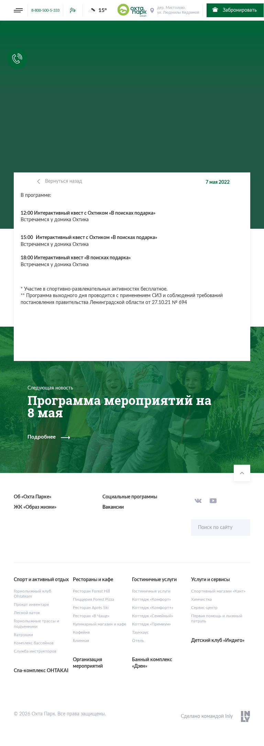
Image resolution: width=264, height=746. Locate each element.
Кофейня (81, 632)
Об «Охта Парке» (32, 497)
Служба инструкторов (35, 651)
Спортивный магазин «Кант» (218, 591)
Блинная (81, 640)
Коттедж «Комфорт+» (152, 608)
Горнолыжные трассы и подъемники (36, 624)
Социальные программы (129, 497)
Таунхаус (140, 632)
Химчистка (201, 599)
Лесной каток (27, 613)
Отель (138, 640)
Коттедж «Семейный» (152, 616)
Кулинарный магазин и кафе (99, 624)
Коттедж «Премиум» (151, 624)
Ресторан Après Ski (91, 608)
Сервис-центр (204, 608)
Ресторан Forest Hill (91, 591)
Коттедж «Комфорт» (151, 599)
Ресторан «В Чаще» (91, 616)
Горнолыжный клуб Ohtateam (32, 594)
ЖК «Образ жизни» (35, 507)
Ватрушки (23, 635)
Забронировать (239, 10)
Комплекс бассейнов (34, 643)
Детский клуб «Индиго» (217, 640)
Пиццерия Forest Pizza (93, 599)
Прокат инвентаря (31, 604)
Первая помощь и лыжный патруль (216, 618)
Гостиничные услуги (151, 591)
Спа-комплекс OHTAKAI (41, 670)
